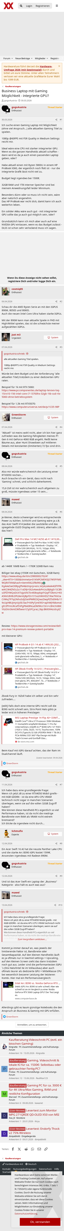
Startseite (7, 1172)
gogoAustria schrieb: (14, 353)
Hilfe (56, 1168)
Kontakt (6, 1168)
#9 (61, 876)
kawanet (39, 1103)
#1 (61, 119)
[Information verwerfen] (58, 66)
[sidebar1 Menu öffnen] (57, 6)
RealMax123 (42, 1078)
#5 (61, 466)
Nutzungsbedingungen (25, 1168)
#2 (61, 301)
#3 (61, 347)
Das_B (12, 1118)
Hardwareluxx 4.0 (14, 1164)
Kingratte (13, 1046)
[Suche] (21, 6)
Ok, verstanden (40, 1222)
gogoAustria (10, 100)
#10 (60, 905)
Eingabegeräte (29, 1136)
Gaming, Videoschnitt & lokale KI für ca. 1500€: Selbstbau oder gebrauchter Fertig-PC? (35, 1064)
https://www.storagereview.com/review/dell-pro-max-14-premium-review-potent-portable (31, 627)
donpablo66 (14, 1136)
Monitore (20, 1118)
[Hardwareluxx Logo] (9, 6)
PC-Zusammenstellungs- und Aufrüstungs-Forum (34, 1048)
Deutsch (32, 1164)
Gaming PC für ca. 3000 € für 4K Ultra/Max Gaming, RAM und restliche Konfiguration (35, 1089)
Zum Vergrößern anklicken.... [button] (32, 939)
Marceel (13, 1097)
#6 (61, 511)
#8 (61, 843)
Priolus (12, 1072)
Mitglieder (40, 58)
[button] (12, 58)
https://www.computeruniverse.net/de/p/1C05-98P (30, 406)
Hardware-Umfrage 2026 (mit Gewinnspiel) (28, 68)
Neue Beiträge (22, 58)
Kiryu (37, 1121)
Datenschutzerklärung (26, 1213)
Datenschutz (45, 1168)
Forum (6, 58)
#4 (61, 427)
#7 (61, 784)
